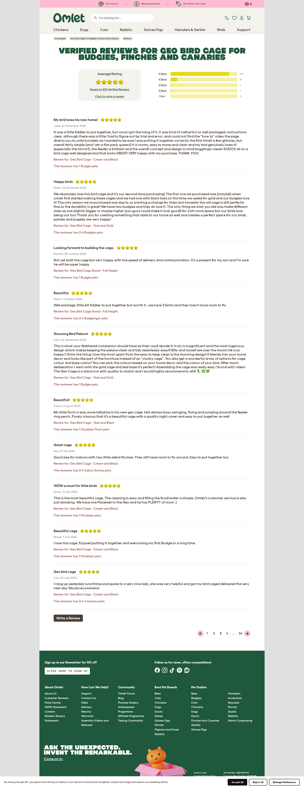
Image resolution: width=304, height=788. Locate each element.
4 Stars (162, 79)
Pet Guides (199, 687)
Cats (158, 698)
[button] (225, 687)
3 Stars (162, 85)
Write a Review (68, 618)
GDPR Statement (55, 707)
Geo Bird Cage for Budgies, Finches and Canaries (95, 38)
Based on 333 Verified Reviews (109, 89)
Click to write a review (109, 96)
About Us (50, 693)
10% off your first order (194, 3)
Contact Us (88, 698)
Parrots (159, 724)
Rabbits (159, 734)
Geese (159, 715)
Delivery (86, 707)
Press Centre (53, 702)
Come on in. (53, 759)
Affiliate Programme (131, 715)
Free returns (111, 3)
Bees (158, 693)
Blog (121, 698)
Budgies (196, 698)
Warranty (87, 715)
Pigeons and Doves (167, 729)
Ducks (159, 711)
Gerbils (195, 724)
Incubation (235, 698)
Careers (50, 711)
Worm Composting (240, 720)
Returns (86, 711)
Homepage (60, 38)
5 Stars (162, 73)
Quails (232, 711)
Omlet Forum (126, 693)
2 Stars (162, 90)
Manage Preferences (284, 782)
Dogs (158, 707)
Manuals (233, 702)
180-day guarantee (150, 3)
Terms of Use (200, 772)
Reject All (258, 782)
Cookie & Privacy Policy (205, 776)
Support (86, 693)
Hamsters (234, 693)
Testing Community (130, 720)
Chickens (160, 702)
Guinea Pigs (162, 720)
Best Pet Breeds (166, 687)
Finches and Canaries (205, 720)
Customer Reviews (56, 698)
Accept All (237, 782)
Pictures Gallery (128, 702)
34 (240, 633)
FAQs (84, 702)
